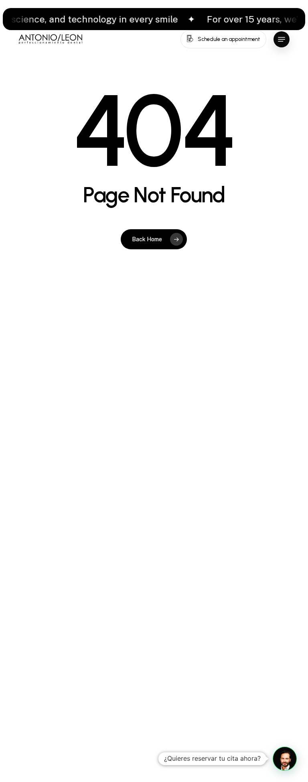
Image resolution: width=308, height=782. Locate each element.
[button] (282, 39)
